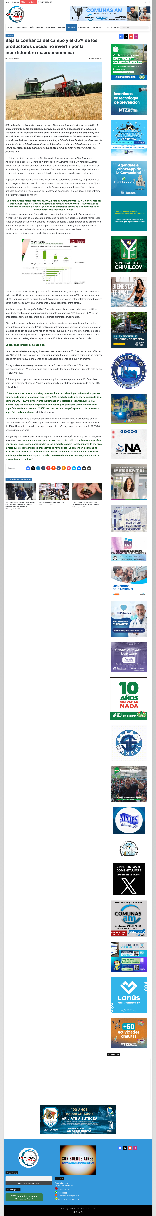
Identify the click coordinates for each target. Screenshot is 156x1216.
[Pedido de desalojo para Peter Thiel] (54, 491)
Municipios (50, 27)
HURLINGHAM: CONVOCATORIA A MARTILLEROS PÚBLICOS (59, 2)
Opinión (40, 27)
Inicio (9, 27)
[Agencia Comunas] (15, 14)
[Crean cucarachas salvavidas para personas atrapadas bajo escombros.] (87, 491)
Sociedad (71, 27)
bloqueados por (25, 1198)
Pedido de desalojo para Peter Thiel (51, 502)
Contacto (96, 27)
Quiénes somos (21, 27)
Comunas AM (83, 27)
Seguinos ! (115, 1054)
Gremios (61, 27)
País (32, 27)
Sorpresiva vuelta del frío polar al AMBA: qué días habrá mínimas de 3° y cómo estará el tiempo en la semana (20, 504)
